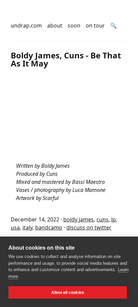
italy (27, 227)
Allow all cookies (67, 292)
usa (15, 227)
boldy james (78, 219)
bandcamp (48, 227)
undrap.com (26, 25)
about (54, 25)
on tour (95, 25)
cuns (102, 219)
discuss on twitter (89, 227)
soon (74, 25)
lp (113, 219)
